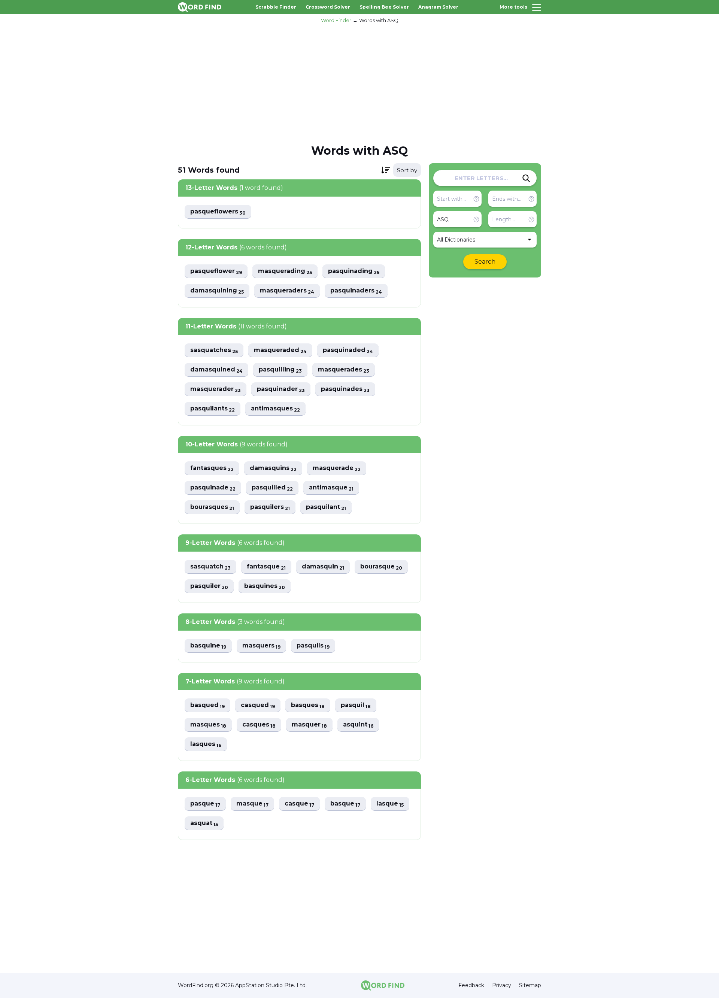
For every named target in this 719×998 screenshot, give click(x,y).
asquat (204, 823)
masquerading (285, 271)
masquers (261, 646)
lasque (390, 804)
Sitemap (530, 985)
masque (252, 804)
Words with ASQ (378, 20)
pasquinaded (348, 350)
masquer (309, 725)
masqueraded (280, 350)
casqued (258, 705)
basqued (207, 705)
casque (299, 804)
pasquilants (212, 409)
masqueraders (287, 291)
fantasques (212, 468)
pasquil (356, 705)
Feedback (471, 985)
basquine (208, 646)
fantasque (266, 567)
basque (345, 804)
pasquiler (209, 586)
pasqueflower (216, 271)
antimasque (331, 488)
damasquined (216, 370)
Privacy (501, 985)
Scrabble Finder (275, 7)
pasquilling (280, 370)
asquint (358, 725)
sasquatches (214, 350)
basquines (264, 586)
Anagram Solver (438, 7)
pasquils (313, 646)
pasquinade (213, 488)
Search (484, 261)
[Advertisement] (359, 82)
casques (259, 725)
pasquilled (272, 488)
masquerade (337, 468)
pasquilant (326, 507)
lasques (205, 744)
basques (308, 705)
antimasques (275, 409)
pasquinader (281, 389)
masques (208, 725)
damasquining (217, 291)
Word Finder (336, 20)
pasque (205, 804)
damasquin (323, 567)
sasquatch (210, 567)
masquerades (343, 370)
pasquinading (353, 271)
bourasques (212, 507)
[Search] (526, 178)
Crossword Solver (328, 7)
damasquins (273, 468)
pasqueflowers (218, 212)
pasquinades (345, 389)
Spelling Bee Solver (384, 7)
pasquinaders (356, 291)
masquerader (215, 389)
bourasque (381, 567)
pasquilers (270, 507)
